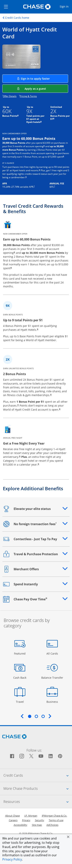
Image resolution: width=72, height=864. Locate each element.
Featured (20, 653)
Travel (21, 702)
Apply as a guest (46, 88)
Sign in (66, 6)
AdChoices (52, 825)
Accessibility (20, 825)
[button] (68, 836)
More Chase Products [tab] (37, 788)
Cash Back (19, 677)
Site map (37, 825)
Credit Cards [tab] (37, 775)
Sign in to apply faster (44, 78)
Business (52, 702)
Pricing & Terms (28, 96)
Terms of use (56, 820)
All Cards (52, 653)
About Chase (12, 815)
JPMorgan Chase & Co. (54, 815)
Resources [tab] (37, 801)
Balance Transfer (52, 677)
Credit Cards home (17, 18)
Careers (13, 820)
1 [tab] (29, 716)
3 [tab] (43, 716)
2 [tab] (36, 716)
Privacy (26, 820)
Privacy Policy (12, 859)
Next (50, 716)
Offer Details (10, 96)
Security (39, 820)
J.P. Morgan (30, 815)
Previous (22, 716)
